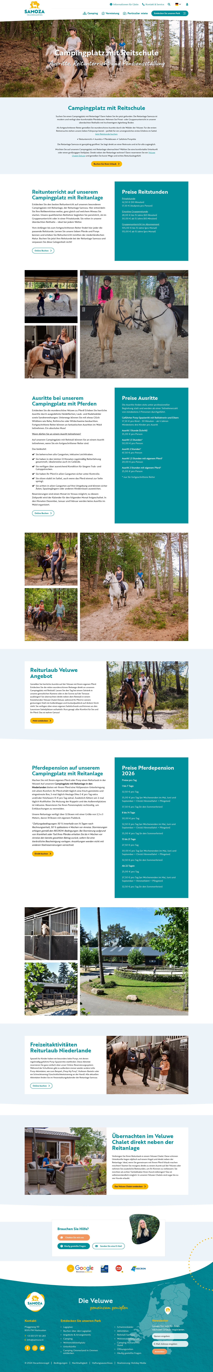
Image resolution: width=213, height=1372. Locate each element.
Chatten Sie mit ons (74, 1237)
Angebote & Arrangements (77, 1334)
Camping (93, 13)
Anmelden (159, 1351)
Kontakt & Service (155, 4)
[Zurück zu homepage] (35, 9)
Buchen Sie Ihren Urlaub (105, 163)
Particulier (138, 13)
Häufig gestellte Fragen (75, 1246)
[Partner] (80, 1269)
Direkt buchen (41, 853)
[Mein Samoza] (187, 4)
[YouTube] (42, 1348)
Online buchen (40, 1085)
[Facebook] (27, 1348)
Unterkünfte (69, 1346)
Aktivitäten (123, 1330)
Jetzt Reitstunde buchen (106, 134)
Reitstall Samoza (126, 1334)
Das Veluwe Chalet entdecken (129, 1186)
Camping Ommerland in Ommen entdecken (80, 1352)
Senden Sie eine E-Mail (111, 1246)
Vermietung (112, 13)
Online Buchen (42, 250)
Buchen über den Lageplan (77, 1330)
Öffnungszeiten (125, 1349)
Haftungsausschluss (102, 1362)
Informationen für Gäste (125, 4)
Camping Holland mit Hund (128, 1344)
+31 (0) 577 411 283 (35, 1335)
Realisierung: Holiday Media (131, 1362)
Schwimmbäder (125, 1327)
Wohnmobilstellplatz (74, 1342)
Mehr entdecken (40, 720)
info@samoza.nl (34, 1339)
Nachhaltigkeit (79, 1362)
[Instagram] (35, 1348)
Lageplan (68, 1327)
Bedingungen (60, 1362)
